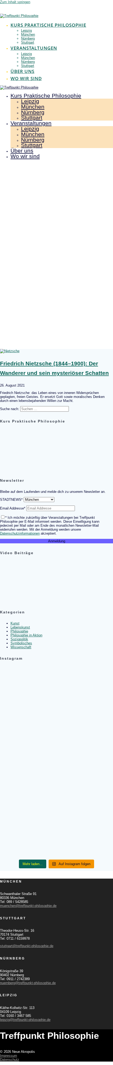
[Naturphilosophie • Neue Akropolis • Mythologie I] (56, 776)
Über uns (22, 71)
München (28, 34)
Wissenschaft (21, 647)
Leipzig (26, 31)
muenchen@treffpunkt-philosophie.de (28, 906)
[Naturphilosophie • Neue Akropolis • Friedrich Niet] (56, 743)
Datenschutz (9, 1060)
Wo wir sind (26, 78)
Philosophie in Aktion (26, 635)
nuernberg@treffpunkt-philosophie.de (28, 983)
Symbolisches (21, 643)
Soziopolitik (19, 639)
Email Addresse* (12, 508)
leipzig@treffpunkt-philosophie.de (25, 1020)
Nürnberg (28, 38)
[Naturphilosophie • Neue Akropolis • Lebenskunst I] (56, 841)
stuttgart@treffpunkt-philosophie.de (26, 946)
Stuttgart (27, 42)
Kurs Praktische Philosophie (48, 25)
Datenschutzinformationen (20, 533)
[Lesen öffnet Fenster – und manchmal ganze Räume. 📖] (56, 704)
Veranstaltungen (34, 48)
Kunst (15, 623)
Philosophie (19, 631)
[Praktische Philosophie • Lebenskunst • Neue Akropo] (56, 754)
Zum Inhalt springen (15, 2)
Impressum (8, 1056)
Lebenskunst (20, 627)
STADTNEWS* (11, 500)
